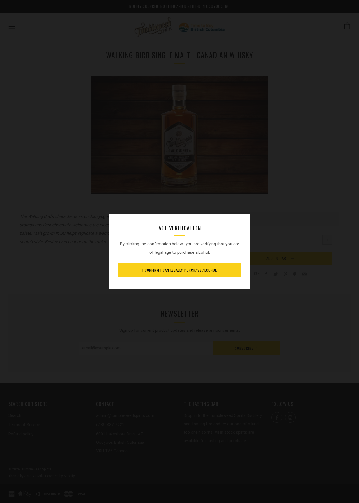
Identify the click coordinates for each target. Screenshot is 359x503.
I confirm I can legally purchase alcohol (179, 270)
